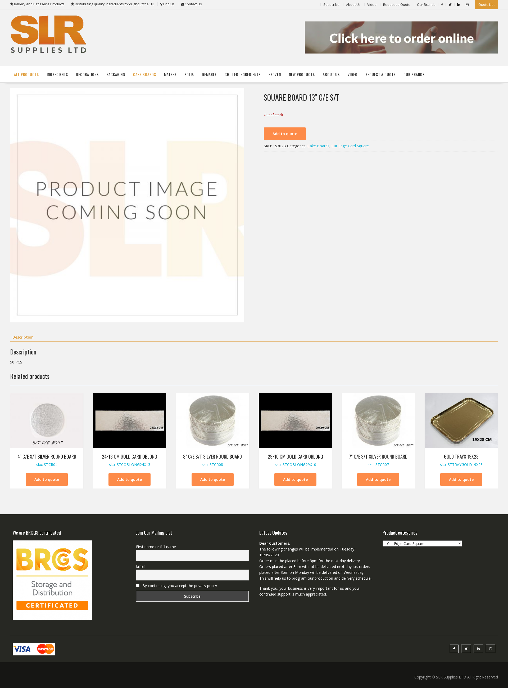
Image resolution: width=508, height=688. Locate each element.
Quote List (486, 4)
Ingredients (57, 74)
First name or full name (156, 546)
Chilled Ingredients (243, 74)
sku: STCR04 (46, 460)
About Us (353, 4)
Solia (189, 74)
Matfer (170, 74)
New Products (302, 74)
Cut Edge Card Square (350, 145)
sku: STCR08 (212, 460)
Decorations (87, 74)
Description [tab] (23, 337)
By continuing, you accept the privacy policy (179, 585)
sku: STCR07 (378, 460)
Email (140, 566)
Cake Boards (144, 74)
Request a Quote (396, 4)
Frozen (275, 74)
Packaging (116, 74)
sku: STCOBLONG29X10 (295, 460)
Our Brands (426, 4)
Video (372, 4)
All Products (26, 74)
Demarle (209, 74)
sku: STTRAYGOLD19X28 (461, 460)
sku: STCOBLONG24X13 (129, 460)
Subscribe (331, 4)
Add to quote (285, 133)
